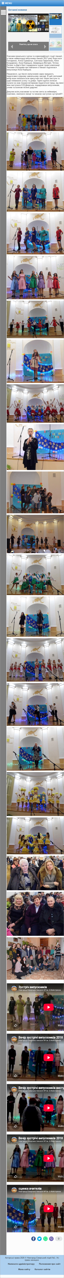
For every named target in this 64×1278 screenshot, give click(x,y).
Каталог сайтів (42, 1269)
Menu (8, 3)
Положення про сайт (50, 1264)
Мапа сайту (24, 1269)
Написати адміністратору (21, 1264)
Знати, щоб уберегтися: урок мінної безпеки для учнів (29, 44)
